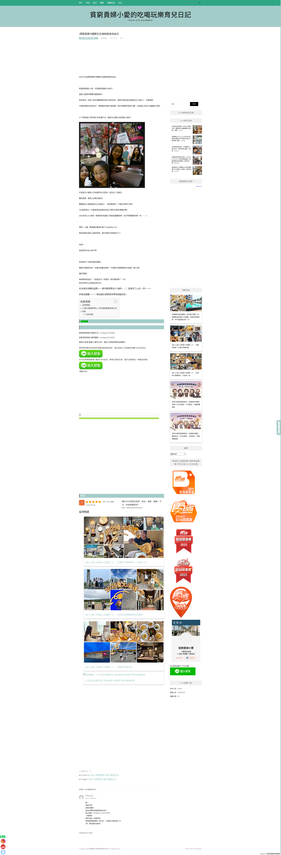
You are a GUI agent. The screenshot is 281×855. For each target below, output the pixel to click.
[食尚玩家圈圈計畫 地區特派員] (183, 483)
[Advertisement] (121, 58)
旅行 (95, 3)
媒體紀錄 (111, 3)
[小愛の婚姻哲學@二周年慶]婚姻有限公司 (99, 308)
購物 (102, 3)
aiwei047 (104, 38)
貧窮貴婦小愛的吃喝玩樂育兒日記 (140, 15)
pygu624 (89, 796)
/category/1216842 (107, 337)
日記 (120, 3)
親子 (81, 3)
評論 (84, 311)
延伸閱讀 (86, 305)
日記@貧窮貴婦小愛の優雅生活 (88, 38)
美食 (88, 3)
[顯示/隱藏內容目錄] (114, 302)
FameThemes (198, 849)
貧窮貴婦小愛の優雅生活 (104, 779)
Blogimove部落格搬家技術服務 (270, 854)
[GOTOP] (3, 852)
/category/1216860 (107, 333)
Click (279, 427)
